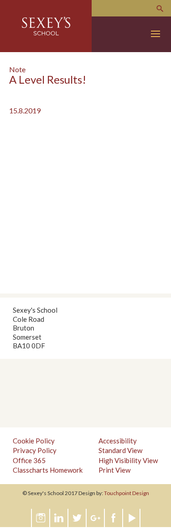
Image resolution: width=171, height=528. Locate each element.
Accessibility (117, 441)
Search (160, 8)
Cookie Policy (34, 441)
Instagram (41, 518)
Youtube (132, 518)
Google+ (96, 518)
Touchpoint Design (126, 493)
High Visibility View (128, 460)
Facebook (114, 518)
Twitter (77, 518)
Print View (114, 470)
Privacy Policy (35, 450)
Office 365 (29, 460)
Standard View (120, 450)
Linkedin (59, 518)
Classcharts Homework (48, 470)
